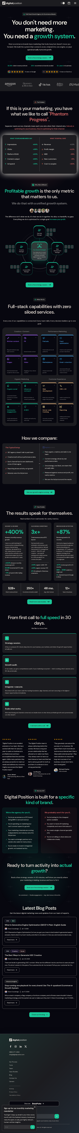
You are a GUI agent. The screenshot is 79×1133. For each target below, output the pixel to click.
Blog (10, 1075)
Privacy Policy (13, 1092)
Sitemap (11, 1089)
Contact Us (13, 1078)
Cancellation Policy (14, 1095)
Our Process (13, 1062)
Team (11, 1068)
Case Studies (13, 1072)
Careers (11, 1081)
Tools (11, 1065)
